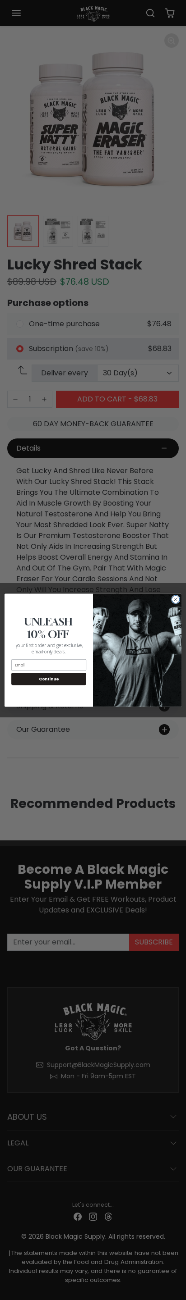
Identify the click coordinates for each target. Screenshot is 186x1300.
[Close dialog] (176, 599)
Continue (49, 679)
